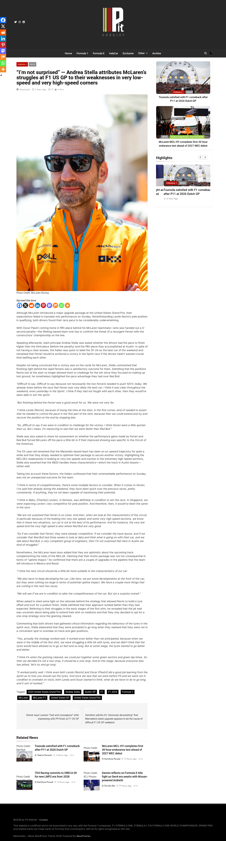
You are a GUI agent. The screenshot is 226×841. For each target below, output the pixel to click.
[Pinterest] (43, 305)
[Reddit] (31, 305)
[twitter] (15, 22)
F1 (102, 691)
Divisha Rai (109, 785)
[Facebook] (19, 305)
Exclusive (128, 53)
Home (68, 53)
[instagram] (20, 22)
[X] (25, 305)
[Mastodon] (49, 305)
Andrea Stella (72, 691)
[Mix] (55, 305)
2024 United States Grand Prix (44, 691)
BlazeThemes (83, 836)
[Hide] (1, 75)
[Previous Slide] (200, 157)
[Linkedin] (37, 305)
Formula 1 (82, 53)
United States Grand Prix (87, 697)
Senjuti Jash (25, 89)
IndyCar (113, 53)
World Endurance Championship (187, 137)
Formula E (99, 53)
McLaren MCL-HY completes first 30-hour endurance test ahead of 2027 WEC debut (122, 749)
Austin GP (90, 691)
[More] (67, 305)
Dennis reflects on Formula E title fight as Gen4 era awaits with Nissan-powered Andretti (125, 776)
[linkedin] (24, 22)
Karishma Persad (112, 758)
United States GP (60, 697)
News (32, 64)
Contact (43, 819)
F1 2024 (112, 691)
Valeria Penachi (44, 755)
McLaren (23, 697)
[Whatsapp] (61, 305)
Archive (156, 53)
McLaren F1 (39, 697)
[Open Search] (205, 53)
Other (141, 53)
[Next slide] (205, 157)
